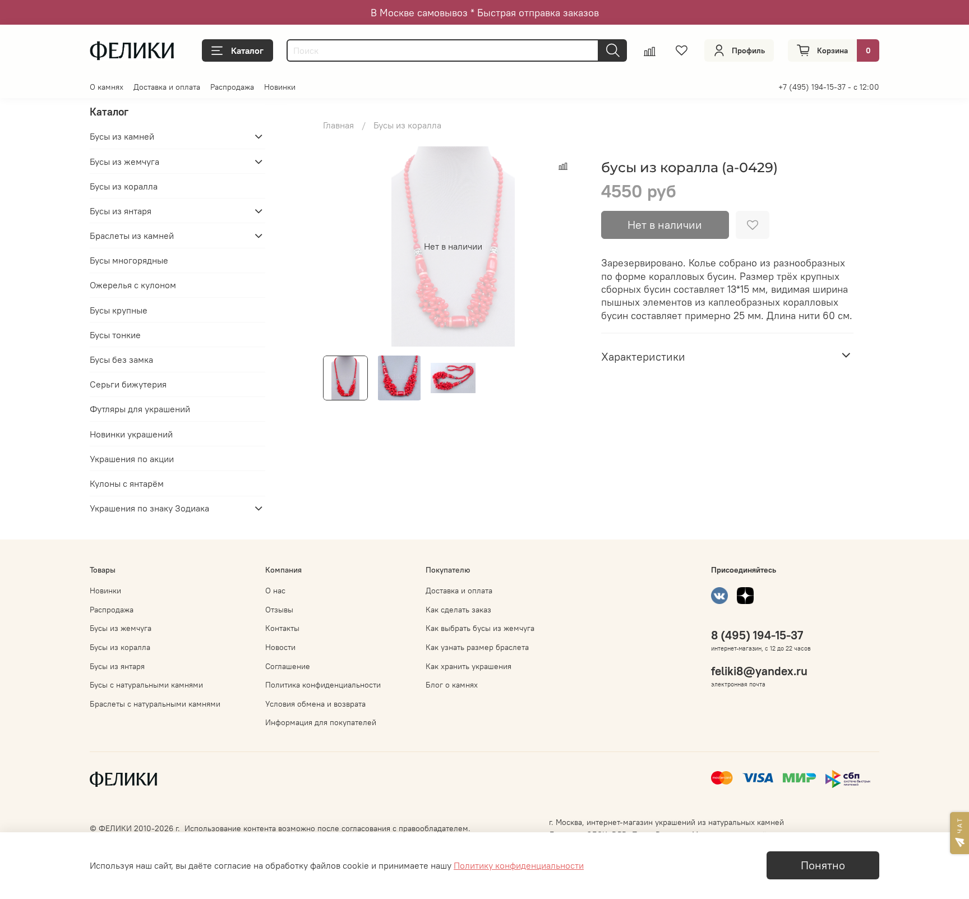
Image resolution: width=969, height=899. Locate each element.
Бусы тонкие (115, 334)
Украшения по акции (132, 458)
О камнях (106, 87)
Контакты (282, 628)
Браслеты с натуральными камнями (155, 704)
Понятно (823, 865)
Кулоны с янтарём (127, 483)
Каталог (247, 50)
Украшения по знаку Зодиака (149, 508)
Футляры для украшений (140, 408)
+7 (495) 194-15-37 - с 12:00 (828, 87)
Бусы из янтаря (120, 210)
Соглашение (287, 666)
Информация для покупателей (320, 722)
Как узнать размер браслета (477, 647)
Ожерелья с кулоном (133, 285)
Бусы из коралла (407, 125)
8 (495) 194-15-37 (757, 635)
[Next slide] (565, 246)
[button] (959, 833)
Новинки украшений (131, 434)
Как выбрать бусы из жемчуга (480, 628)
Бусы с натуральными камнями (146, 685)
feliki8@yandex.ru (759, 671)
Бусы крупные (118, 310)
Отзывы (279, 610)
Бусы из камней (122, 136)
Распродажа (232, 87)
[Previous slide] (340, 246)
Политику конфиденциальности (519, 865)
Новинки (280, 87)
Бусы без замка (121, 359)
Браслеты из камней (132, 235)
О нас (275, 590)
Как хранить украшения (468, 666)
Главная (338, 125)
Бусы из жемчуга (124, 161)
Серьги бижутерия (128, 384)
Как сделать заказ (458, 610)
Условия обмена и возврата (315, 704)
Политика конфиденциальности (323, 685)
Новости (280, 647)
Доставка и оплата (166, 87)
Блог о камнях (452, 685)
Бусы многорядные (129, 260)
